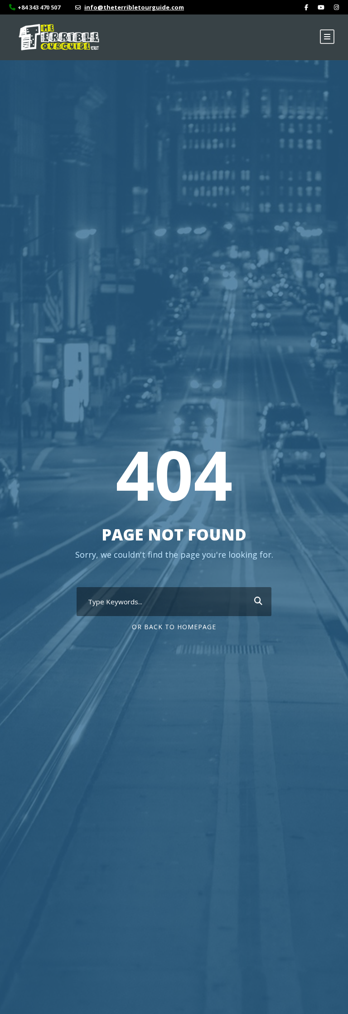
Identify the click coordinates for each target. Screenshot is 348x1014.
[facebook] (306, 7)
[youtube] (321, 7)
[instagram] (336, 7)
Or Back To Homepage (174, 626)
